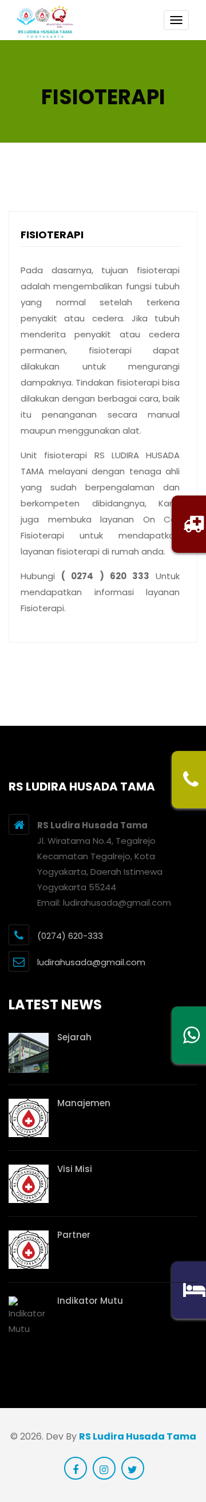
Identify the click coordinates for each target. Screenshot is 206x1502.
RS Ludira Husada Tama (137, 1436)
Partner (73, 1235)
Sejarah (74, 1037)
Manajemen (83, 1103)
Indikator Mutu (90, 1301)
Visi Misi (74, 1169)
